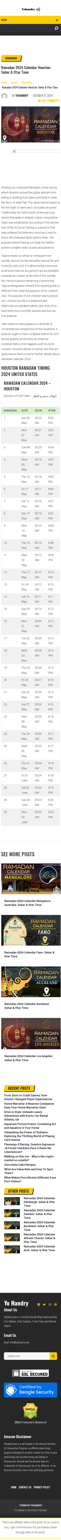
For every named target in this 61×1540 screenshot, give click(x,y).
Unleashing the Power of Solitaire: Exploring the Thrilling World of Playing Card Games (29, 1136)
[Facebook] (39, 1304)
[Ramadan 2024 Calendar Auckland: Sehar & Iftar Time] (31, 981)
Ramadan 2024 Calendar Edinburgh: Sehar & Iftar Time (39, 1202)
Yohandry (21, 95)
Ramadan (11, 58)
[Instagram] (50, 1304)
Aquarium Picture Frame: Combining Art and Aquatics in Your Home (30, 1125)
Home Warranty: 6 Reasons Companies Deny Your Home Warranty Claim (29, 1105)
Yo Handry (16, 1302)
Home (14, 1487)
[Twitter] (44, 1304)
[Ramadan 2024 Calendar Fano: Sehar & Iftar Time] (31, 930)
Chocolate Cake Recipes (20, 1164)
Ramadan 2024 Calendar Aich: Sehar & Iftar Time (39, 1248)
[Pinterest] (55, 1304)
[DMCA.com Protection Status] (30, 1418)
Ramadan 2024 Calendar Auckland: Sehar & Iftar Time (39, 1226)
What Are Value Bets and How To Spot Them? (28, 1171)
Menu (4, 20)
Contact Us (25, 1487)
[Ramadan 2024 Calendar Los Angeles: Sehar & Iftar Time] (31, 1033)
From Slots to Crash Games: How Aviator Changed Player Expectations (28, 1097)
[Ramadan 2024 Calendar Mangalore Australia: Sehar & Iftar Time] (31, 878)
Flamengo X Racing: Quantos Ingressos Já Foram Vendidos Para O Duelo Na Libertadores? (29, 1148)
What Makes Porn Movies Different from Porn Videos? (30, 1179)
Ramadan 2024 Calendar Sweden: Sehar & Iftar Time (39, 1214)
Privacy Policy (42, 1487)
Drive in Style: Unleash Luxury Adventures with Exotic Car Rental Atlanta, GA (26, 1115)
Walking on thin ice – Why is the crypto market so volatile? (29, 1158)
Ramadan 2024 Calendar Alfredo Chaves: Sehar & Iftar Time (39, 1238)
